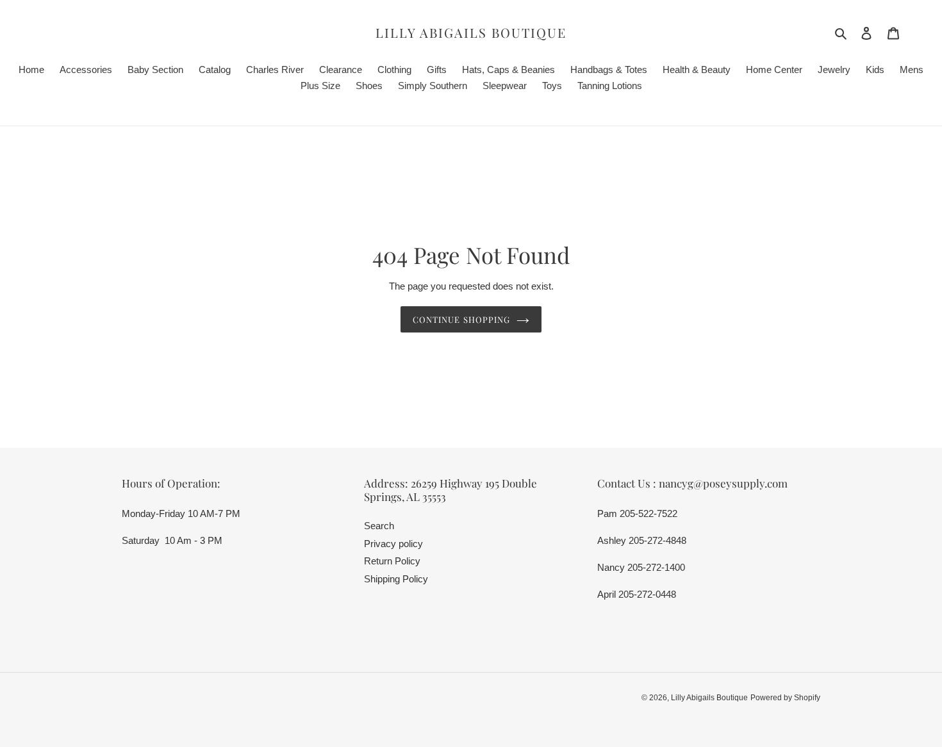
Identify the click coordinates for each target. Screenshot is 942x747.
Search (379, 525)
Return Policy (392, 560)
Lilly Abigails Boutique (471, 32)
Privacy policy (393, 543)
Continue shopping (461, 319)
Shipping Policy (396, 578)
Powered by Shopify (785, 697)
